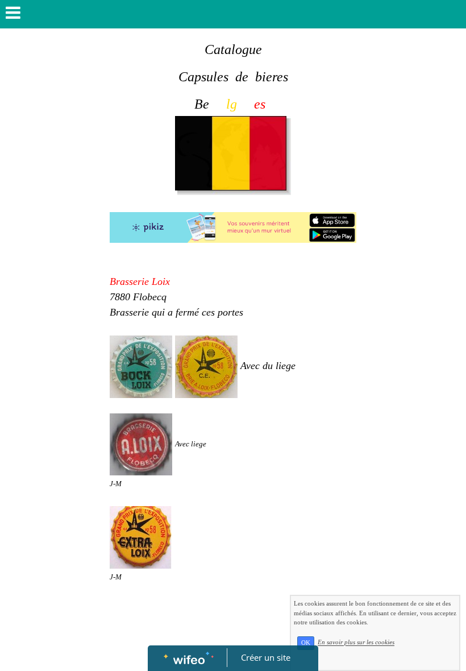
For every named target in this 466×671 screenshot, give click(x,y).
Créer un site (265, 657)
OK (305, 643)
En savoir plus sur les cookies (356, 642)
